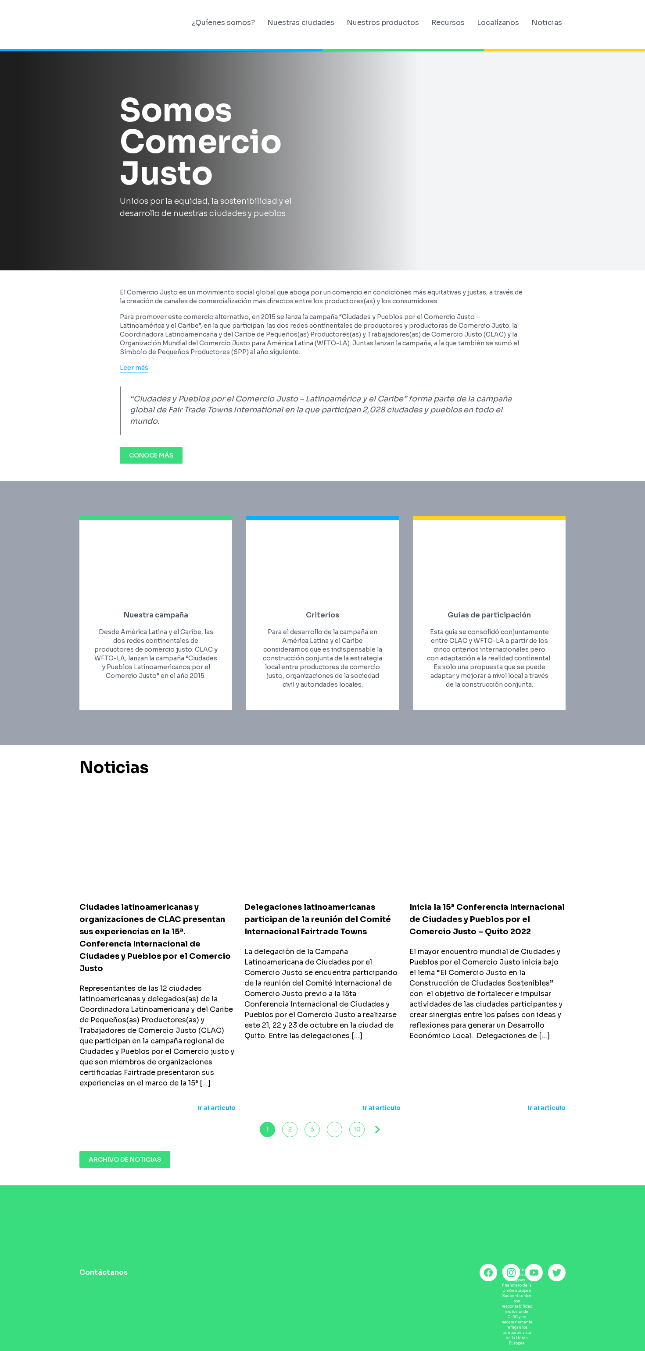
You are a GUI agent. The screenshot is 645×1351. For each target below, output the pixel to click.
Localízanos (498, 22)
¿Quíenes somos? (223, 22)
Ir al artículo (217, 1108)
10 (357, 1129)
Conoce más (151, 455)
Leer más (134, 368)
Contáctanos (103, 1272)
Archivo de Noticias (125, 1159)
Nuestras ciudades (300, 22)
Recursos (448, 22)
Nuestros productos (383, 22)
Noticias (546, 22)
